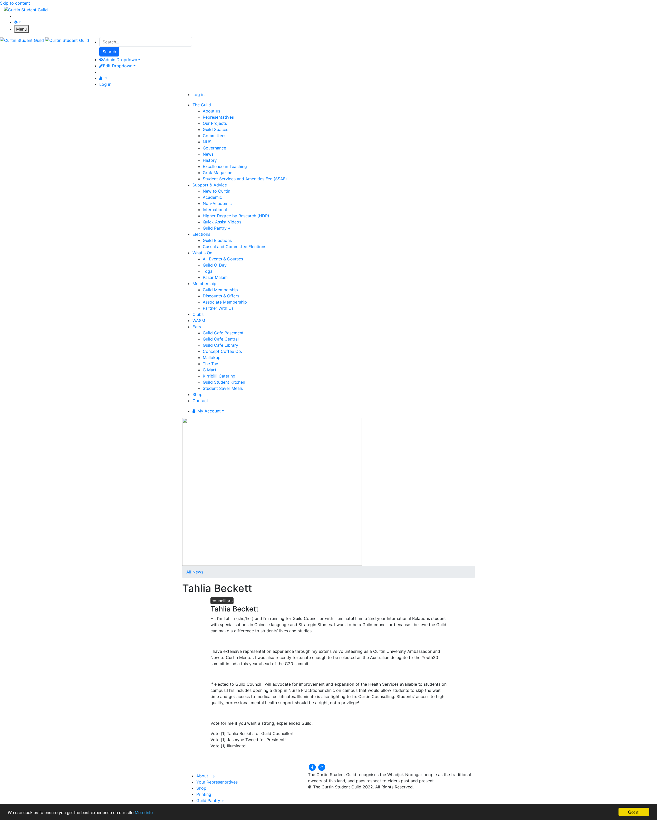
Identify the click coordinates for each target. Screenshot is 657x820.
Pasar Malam (215, 277)
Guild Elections (217, 240)
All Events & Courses (223, 258)
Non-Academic (217, 203)
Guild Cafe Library (220, 345)
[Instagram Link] (321, 767)
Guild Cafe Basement (223, 332)
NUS (207, 141)
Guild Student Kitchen (224, 382)
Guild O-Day (215, 265)
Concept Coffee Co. (222, 351)
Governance (214, 147)
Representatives (218, 117)
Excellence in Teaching (225, 166)
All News (194, 571)
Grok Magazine (217, 172)
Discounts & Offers (221, 295)
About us (211, 111)
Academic (212, 197)
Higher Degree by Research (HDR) (236, 215)
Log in (105, 84)
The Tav (210, 363)
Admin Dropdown (120, 59)
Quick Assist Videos (222, 221)
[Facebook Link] (312, 767)
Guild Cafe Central (221, 339)
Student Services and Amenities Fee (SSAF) (245, 178)
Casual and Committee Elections (234, 246)
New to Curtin (216, 191)
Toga (207, 271)
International (215, 209)
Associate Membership (225, 302)
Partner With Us (218, 308)
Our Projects (215, 123)
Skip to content (15, 3)
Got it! (634, 812)
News (208, 154)
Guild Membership (220, 289)
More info (144, 812)
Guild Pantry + (217, 228)
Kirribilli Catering (219, 376)
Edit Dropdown (117, 65)
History (210, 160)
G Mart (209, 369)
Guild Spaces (215, 129)
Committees (214, 135)
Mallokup (211, 357)
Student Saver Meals (223, 388)
